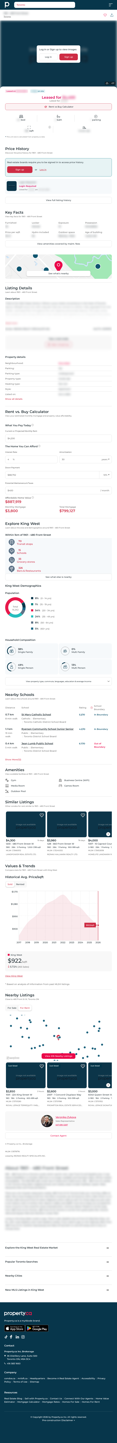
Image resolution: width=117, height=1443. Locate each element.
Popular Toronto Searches (21, 1261)
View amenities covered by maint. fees (58, 243)
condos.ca (9, 1378)
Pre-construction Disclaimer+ (58, 1420)
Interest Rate (11, 452)
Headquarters (37, 1378)
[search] (44, 5)
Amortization (65, 452)
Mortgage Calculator (28, 1402)
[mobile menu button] (112, 5)
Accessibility (88, 1378)
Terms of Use (20, 1381)
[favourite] (105, 15)
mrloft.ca (22, 1378)
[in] (23, 1337)
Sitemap (34, 1381)
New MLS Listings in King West (24, 1289)
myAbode (27, 1320)
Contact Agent (58, 1135)
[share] (112, 15)
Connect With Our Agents (78, 1398)
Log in (48, 57)
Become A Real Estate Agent (63, 1378)
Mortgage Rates (51, 1402)
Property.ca (10, 1320)
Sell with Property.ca (36, 1398)
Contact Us (56, 1398)
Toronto (7, 16)
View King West (14, 976)
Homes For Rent (91, 1402)
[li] (18, 1337)
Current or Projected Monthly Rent (21, 431)
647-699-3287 (62, 1125)
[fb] (12, 1337)
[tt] (6, 1337)
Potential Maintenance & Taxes (19, 483)
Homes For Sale (70, 1402)
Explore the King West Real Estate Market (31, 1247)
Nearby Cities (13, 1275)
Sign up (68, 57)
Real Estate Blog (13, 1398)
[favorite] (42, 815)
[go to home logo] (18, 1313)
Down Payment (12, 467)
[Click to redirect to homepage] (7, 5)
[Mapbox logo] (13, 1058)
